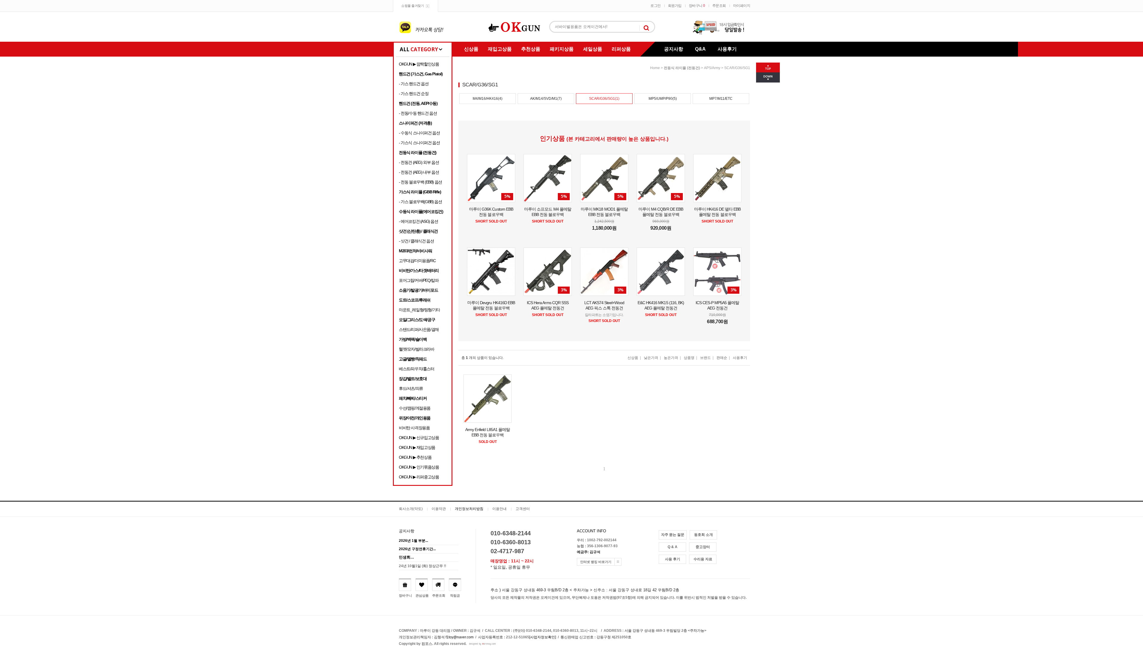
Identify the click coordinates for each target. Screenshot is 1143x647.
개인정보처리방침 (469, 509)
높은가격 (671, 358)
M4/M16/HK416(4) (487, 99)
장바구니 (697, 6)
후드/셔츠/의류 (411, 388)
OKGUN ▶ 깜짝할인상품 (419, 64)
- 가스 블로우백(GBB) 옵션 (420, 201)
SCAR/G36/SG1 (737, 68)
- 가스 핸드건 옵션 (414, 83)
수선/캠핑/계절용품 (414, 408)
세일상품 (592, 49)
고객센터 (523, 509)
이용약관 (439, 509)
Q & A (672, 547)
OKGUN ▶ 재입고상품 (417, 447)
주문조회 (719, 6)
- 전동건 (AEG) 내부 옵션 (419, 172)
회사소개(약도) (411, 509)
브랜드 (705, 358)
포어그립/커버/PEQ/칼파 (418, 280)
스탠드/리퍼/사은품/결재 (419, 329)
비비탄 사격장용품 (414, 427)
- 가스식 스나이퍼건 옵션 (419, 142)
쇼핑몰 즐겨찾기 (412, 5)
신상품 (471, 49)
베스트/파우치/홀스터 (416, 368)
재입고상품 (500, 49)
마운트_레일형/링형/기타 (419, 309)
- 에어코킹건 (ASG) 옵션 (418, 221)
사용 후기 (672, 559)
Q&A (700, 49)
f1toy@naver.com (460, 637)
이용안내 (499, 509)
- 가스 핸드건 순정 (414, 93)
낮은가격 (651, 358)
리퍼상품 (621, 49)
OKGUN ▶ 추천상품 (415, 457)
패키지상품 (562, 49)
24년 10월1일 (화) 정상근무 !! (422, 566)
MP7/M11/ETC (721, 99)
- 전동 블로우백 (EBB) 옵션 (420, 182)
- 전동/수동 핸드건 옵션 (418, 113)
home (655, 68)
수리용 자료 (703, 559)
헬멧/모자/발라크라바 (416, 349)
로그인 (655, 6)
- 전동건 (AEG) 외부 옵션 (419, 162)
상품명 (689, 358)
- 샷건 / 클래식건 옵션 (416, 241)
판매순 (721, 358)
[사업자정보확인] (542, 637)
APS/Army (712, 68)
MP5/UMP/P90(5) (663, 99)
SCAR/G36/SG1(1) (604, 99)
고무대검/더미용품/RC (417, 260)
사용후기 (727, 49)
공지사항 (673, 49)
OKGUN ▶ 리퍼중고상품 (419, 477)
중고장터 (703, 547)
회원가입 (675, 6)
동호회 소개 (703, 535)
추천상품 (530, 49)
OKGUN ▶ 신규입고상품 (419, 437)
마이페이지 (741, 6)
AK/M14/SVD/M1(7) (546, 99)
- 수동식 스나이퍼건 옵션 (419, 132)
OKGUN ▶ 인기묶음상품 (419, 467)
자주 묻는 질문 (672, 535)
